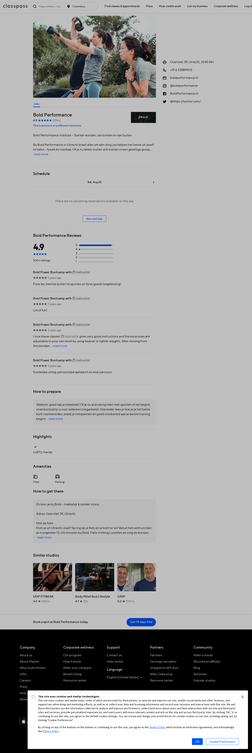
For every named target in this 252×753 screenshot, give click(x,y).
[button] (242, 696)
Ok (197, 742)
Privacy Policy (51, 731)
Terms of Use (157, 727)
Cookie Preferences (222, 742)
